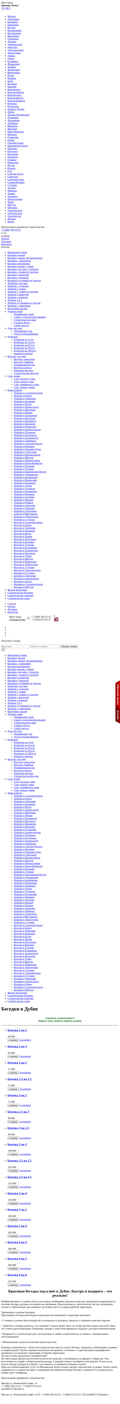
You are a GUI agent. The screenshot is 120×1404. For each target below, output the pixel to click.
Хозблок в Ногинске (25, 418)
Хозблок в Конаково (24, 401)
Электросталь (15, 213)
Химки (11, 193)
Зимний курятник (23, 353)
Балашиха (13, 22)
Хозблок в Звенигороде (26, 407)
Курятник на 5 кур (23, 339)
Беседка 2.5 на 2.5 (20, 1079)
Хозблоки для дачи (18, 283)
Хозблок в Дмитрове (25, 398)
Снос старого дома (24, 381)
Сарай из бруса (22, 322)
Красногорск (14, 95)
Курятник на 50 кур (24, 348)
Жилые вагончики (17, 590)
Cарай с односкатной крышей (30, 317)
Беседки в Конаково (24, 530)
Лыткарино (14, 120)
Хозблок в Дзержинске (26, 474)
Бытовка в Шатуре (24, 587)
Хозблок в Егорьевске (25, 415)
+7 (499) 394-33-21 (11, 229)
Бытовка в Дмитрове (25, 575)
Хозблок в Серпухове (25, 452)
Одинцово (13, 137)
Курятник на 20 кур (24, 345)
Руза (10, 171)
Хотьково (13, 196)
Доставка (6, 241)
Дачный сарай (15, 311)
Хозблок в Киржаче (24, 466)
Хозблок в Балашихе (25, 483)
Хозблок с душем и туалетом (23, 291)
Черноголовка (15, 199)
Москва (12, 16)
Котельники (14, 89)
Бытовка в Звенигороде (26, 578)
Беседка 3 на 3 (17, 1144)
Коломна (12, 84)
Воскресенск (14, 33)
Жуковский (14, 64)
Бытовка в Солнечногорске (28, 584)
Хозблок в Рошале (23, 502)
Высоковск (13, 36)
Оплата (5, 238)
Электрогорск (15, 210)
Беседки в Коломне (24, 542)
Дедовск (12, 41)
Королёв (12, 86)
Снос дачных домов (24, 387)
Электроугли (14, 216)
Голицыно (13, 39)
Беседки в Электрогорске (27, 570)
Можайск (13, 126)
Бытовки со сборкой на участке (24, 280)
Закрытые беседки (23, 370)
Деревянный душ (23, 331)
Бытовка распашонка (19, 263)
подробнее (25, 1040)
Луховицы (13, 117)
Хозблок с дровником (19, 305)
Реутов (11, 165)
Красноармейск (16, 92)
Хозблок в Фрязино (24, 494)
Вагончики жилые (17, 308)
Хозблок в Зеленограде (26, 438)
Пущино (12, 159)
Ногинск (12, 134)
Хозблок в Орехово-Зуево (27, 449)
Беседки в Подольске (25, 539)
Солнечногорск (16, 179)
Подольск (13, 151)
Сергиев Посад (16, 174)
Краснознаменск (16, 100)
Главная (5, 235)
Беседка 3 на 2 (17, 1095)
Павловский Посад (18, 145)
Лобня (11, 112)
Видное (12, 27)
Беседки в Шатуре (23, 559)
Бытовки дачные (16, 255)
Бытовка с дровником (19, 260)
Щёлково (12, 207)
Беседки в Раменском (25, 561)
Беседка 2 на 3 (17, 1062)
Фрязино (12, 190)
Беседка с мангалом (24, 359)
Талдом (11, 188)
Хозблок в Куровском (25, 491)
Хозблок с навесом (18, 297)
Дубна (11, 58)
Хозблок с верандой (18, 294)
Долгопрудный (16, 50)
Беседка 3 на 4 (17, 1193)
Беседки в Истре (22, 533)
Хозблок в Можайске (25, 421)
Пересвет (12, 148)
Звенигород (14, 69)
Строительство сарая (25, 319)
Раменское (13, 162)
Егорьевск (13, 61)
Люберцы (13, 123)
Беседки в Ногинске (24, 553)
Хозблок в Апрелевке (25, 511)
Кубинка (12, 103)
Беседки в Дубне (23, 556)
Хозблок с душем (17, 289)
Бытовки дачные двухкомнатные (25, 258)
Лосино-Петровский (18, 114)
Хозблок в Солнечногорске (28, 393)
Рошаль (11, 168)
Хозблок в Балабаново (26, 477)
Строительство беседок (26, 373)
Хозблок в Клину (23, 395)
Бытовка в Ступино (24, 573)
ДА (3, 8)
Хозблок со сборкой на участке (24, 303)
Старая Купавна (16, 182)
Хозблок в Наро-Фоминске (28, 463)
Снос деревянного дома (26, 384)
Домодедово (14, 53)
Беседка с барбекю (23, 362)
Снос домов (14, 376)
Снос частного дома (24, 379)
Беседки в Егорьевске (25, 547)
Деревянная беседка (24, 365)
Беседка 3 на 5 (17, 1209)
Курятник (13, 336)
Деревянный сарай (24, 314)
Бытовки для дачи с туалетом (23, 269)
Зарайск (12, 67)
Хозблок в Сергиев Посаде (28, 443)
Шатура (12, 204)
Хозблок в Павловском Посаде (30, 471)
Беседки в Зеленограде (26, 550)
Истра (11, 75)
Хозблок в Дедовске (24, 488)
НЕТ (7, 8)
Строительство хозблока (20, 595)
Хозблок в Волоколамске (27, 455)
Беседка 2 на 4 (17, 1046)
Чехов (11, 202)
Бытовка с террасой (18, 277)
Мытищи (12, 129)
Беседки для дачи (17, 356)
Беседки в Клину (23, 525)
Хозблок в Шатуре (23, 457)
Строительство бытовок (20, 592)
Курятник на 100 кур (25, 350)
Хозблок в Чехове (23, 412)
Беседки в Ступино (24, 567)
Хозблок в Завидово (24, 505)
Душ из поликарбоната (26, 334)
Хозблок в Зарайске (24, 508)
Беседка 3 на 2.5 (18, 1128)
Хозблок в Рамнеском (25, 480)
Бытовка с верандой (18, 274)
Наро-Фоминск (16, 131)
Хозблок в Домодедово (26, 516)
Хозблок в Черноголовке (27, 460)
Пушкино (13, 157)
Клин (10, 81)
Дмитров (12, 47)
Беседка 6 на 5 (17, 1258)
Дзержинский (15, 44)
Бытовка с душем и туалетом (23, 272)
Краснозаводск (15, 98)
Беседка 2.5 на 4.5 (20, 1177)
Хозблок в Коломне (24, 446)
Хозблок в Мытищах (25, 410)
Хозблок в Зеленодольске (27, 429)
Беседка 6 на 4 (17, 1242)
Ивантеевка (14, 72)
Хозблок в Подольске (25, 435)
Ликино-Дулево (16, 109)
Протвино (13, 154)
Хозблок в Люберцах (25, 440)
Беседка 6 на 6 (17, 1274)
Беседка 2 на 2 (17, 1030)
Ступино (12, 185)
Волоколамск (15, 30)
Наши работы (15, 390)
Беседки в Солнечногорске (28, 522)
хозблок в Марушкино (26, 514)
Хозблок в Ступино (24, 519)
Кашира (12, 78)
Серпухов (13, 176)
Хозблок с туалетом (18, 286)
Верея (11, 221)
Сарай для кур (21, 325)
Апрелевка (13, 19)
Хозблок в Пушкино (24, 432)
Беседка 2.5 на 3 (18, 1111)
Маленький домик (17, 252)
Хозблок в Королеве (24, 424)
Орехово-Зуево (15, 143)
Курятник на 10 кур (24, 342)
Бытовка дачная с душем (21, 266)
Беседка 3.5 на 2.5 (20, 1160)
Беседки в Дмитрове (24, 528)
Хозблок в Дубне (23, 485)
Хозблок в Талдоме (24, 497)
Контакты (6, 244)
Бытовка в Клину (23, 581)
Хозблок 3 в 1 (15, 300)
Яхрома (12, 219)
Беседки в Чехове (23, 536)
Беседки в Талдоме (24, 545)
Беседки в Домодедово (26, 564)
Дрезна (11, 55)
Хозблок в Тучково (24, 469)
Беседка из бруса (23, 367)
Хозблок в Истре (23, 404)
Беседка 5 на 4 (17, 1226)
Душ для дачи (15, 328)
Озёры (11, 140)
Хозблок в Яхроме (23, 500)
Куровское (13, 106)
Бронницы (13, 24)
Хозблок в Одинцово (25, 426)
